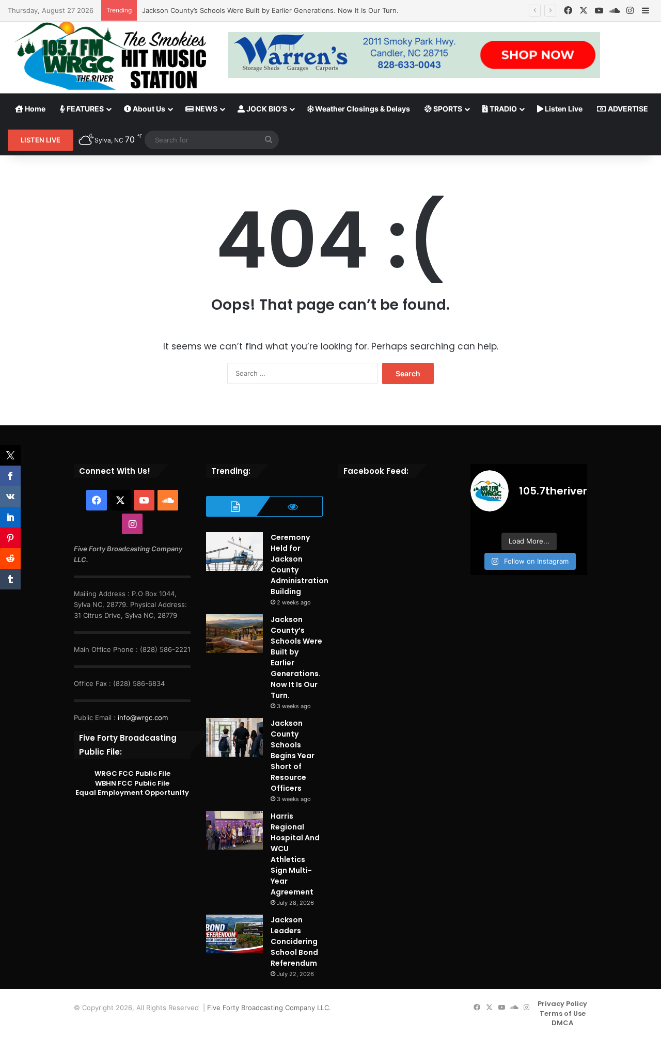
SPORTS (447, 108)
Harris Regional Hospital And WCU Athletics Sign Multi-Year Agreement (295, 854)
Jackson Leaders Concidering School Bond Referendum (294, 941)
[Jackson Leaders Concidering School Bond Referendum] (234, 934)
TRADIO (502, 108)
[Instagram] (630, 10)
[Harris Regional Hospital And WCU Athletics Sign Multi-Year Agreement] (234, 830)
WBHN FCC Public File (132, 783)
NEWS (205, 108)
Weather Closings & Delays (361, 108)
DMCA (562, 1023)
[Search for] (268, 140)
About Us (148, 108)
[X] (583, 10)
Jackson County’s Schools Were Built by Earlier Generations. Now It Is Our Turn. (270, 10)
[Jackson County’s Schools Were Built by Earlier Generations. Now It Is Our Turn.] (234, 633)
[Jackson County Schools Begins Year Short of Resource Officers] (234, 737)
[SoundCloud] (614, 10)
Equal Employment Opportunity (132, 792)
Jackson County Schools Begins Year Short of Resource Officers (292, 755)
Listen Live (563, 108)
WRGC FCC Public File (132, 773)
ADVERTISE (627, 108)
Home (34, 108)
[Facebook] (568, 10)
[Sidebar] (645, 11)
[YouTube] (599, 10)
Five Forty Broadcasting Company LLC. (269, 1007)
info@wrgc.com (143, 717)
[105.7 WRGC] (110, 56)
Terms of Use (563, 1013)
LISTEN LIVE (40, 140)
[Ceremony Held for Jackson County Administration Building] (234, 551)
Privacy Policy (562, 1004)
